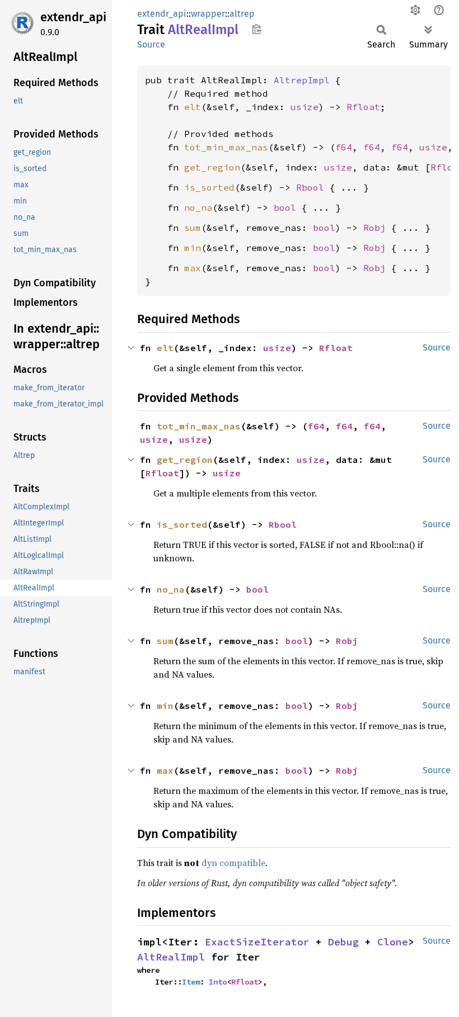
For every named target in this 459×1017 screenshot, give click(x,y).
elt (192, 106)
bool (285, 207)
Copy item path (256, 29)
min (192, 247)
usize (305, 106)
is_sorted (209, 187)
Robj (374, 227)
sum (192, 227)
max (192, 267)
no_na (198, 207)
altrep (242, 13)
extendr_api (73, 17)
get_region (212, 167)
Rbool (310, 187)
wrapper (208, 13)
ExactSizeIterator (257, 941)
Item (191, 982)
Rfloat (363, 106)
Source (151, 44)
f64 (343, 147)
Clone (392, 941)
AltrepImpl (302, 80)
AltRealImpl (171, 956)
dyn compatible (233, 863)
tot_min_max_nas (226, 147)
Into (218, 982)
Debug (343, 941)
